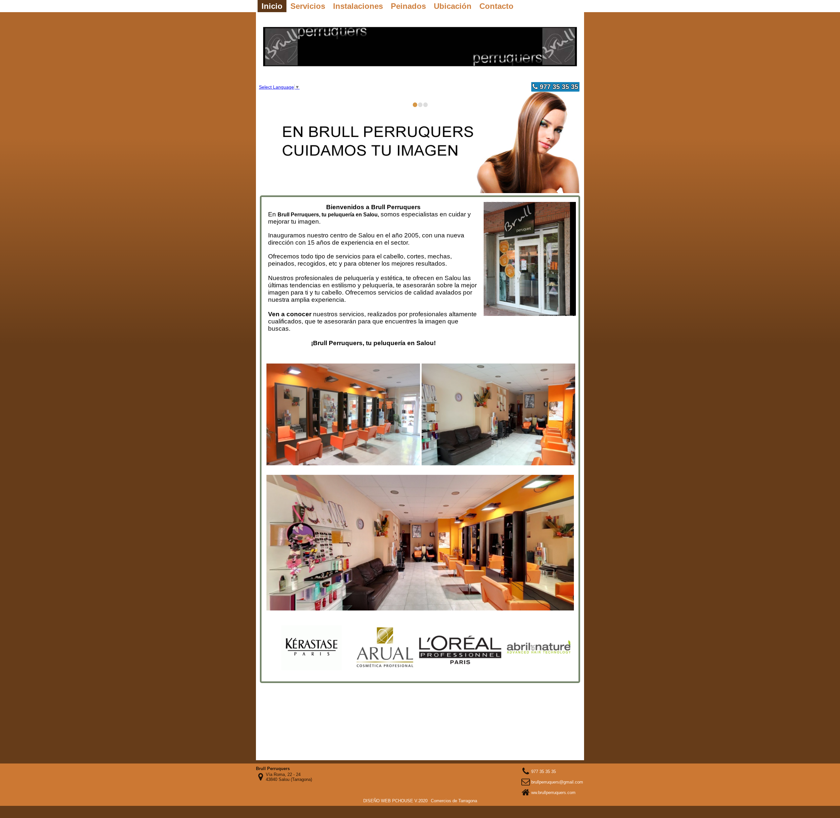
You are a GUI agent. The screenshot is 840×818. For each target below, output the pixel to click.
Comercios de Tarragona (454, 800)
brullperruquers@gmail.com (557, 782)
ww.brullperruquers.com (553, 792)
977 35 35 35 (558, 86)
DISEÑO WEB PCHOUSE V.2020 (395, 800)
